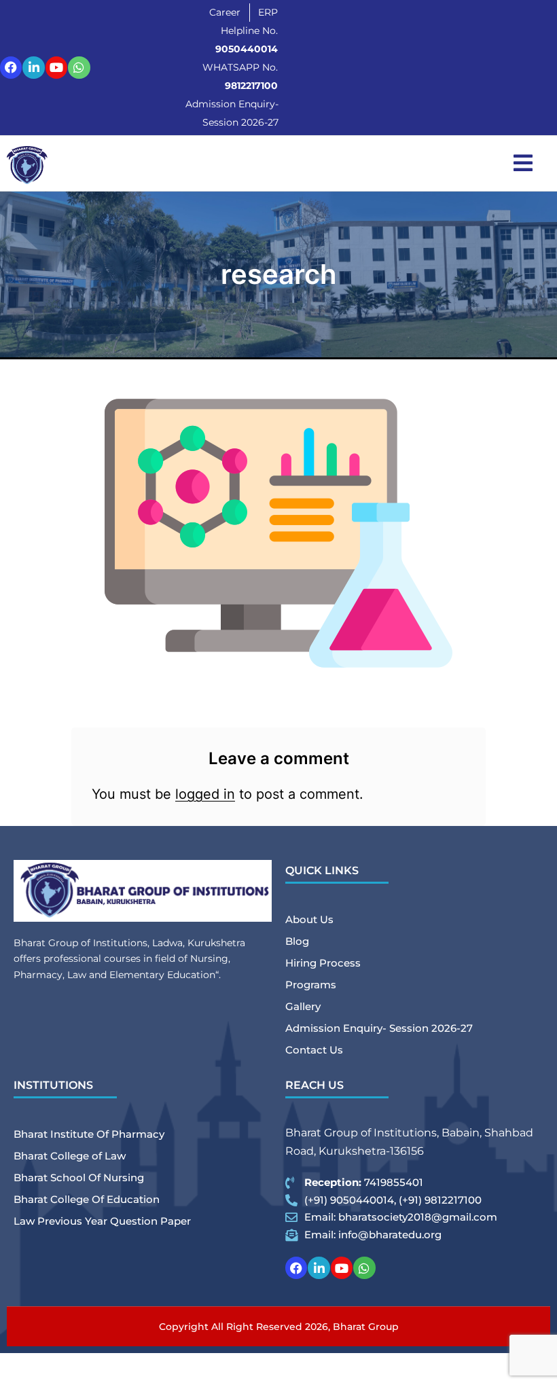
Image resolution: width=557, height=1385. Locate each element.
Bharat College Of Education (87, 1199)
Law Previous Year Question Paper (102, 1221)
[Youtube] (56, 67)
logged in (205, 794)
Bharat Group (366, 1326)
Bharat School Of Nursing (79, 1177)
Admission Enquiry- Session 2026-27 (379, 1028)
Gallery (303, 1006)
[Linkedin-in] (33, 67)
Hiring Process (323, 962)
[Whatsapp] (79, 67)
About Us (309, 919)
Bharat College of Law (70, 1155)
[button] (523, 163)
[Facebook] (11, 67)
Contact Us (314, 1049)
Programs (310, 984)
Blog (297, 941)
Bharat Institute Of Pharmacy (89, 1134)
